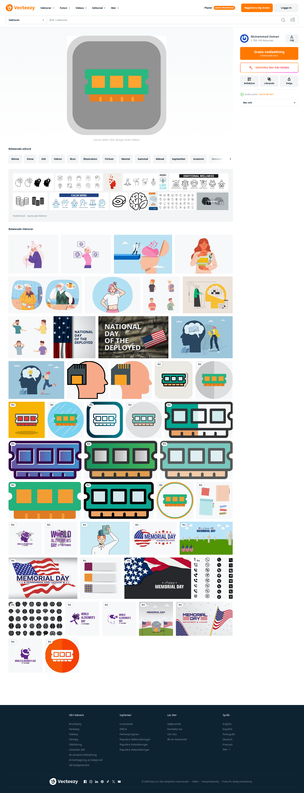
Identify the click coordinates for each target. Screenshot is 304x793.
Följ (292, 40)
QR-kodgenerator (79, 765)
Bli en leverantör (177, 739)
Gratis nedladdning (269, 53)
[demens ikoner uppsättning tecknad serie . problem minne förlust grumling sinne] (161, 294)
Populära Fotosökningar (134, 744)
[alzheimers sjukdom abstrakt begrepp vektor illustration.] (208, 294)
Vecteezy (74, 729)
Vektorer (45, 8)
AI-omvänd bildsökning (83, 754)
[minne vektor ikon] (87, 380)
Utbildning (75, 744)
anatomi (198, 159)
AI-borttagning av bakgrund (86, 760)
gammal (143, 159)
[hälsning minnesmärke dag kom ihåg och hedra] (43, 578)
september (178, 159)
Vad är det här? (266, 94)
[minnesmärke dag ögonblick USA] (155, 538)
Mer (113, 8)
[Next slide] (227, 159)
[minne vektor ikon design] (174, 380)
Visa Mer (212, 201)
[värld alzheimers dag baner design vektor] (25, 538)
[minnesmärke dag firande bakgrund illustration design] (156, 619)
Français (228, 744)
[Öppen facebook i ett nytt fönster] (85, 781)
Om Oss (172, 734)
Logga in (286, 7)
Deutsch (227, 739)
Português (229, 734)
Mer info (247, 102)
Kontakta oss (174, 729)
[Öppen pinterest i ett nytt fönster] (102, 781)
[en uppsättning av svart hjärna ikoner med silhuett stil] (35, 619)
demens (217, 159)
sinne (30, 159)
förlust (109, 159)
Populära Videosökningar (134, 749)
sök (43, 159)
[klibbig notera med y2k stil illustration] (101, 578)
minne (15, 159)
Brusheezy (75, 724)
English (227, 724)
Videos (80, 8)
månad (160, 159)
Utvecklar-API (77, 749)
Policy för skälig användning (237, 781)
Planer (208, 7)
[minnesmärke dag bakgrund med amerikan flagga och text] (157, 578)
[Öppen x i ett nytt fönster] (113, 781)
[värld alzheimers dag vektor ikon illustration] (82, 619)
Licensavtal (126, 724)
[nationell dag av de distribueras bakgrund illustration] (74, 337)
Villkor (195, 781)
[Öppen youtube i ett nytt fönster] (119, 781)
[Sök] (283, 20)
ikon (73, 159)
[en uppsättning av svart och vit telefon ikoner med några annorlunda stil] (213, 578)
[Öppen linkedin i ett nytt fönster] (96, 781)
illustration (90, 159)
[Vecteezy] (20, 7)
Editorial (97, 8)
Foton (63, 8)
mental (125, 159)
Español (227, 729)
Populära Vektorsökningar (135, 739)
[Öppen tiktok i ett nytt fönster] (107, 781)
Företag (73, 739)
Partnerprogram (129, 734)
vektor (58, 159)
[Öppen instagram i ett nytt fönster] (90, 781)
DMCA (123, 729)
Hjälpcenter (174, 724)
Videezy (73, 734)
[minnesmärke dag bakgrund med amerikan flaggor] (206, 538)
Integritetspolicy (210, 781)
